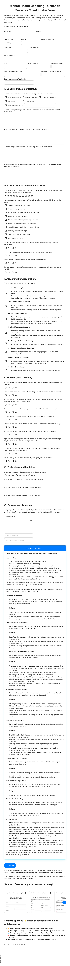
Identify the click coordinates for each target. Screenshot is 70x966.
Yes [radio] (7, 248)
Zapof (14, 878)
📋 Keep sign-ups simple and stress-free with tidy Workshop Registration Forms (36, 931)
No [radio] (14, 248)
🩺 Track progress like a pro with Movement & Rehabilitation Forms (32, 933)
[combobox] (30, 43)
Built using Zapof (0, 959)
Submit (9, 865)
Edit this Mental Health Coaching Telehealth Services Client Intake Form (36, 872)
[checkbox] (12, 97)
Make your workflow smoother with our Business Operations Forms (32, 939)
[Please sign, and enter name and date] (18, 530)
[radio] (9, 475)
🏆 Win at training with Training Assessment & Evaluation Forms (30, 928)
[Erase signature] (31, 520)
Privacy (26, 944)
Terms (30, 944)
